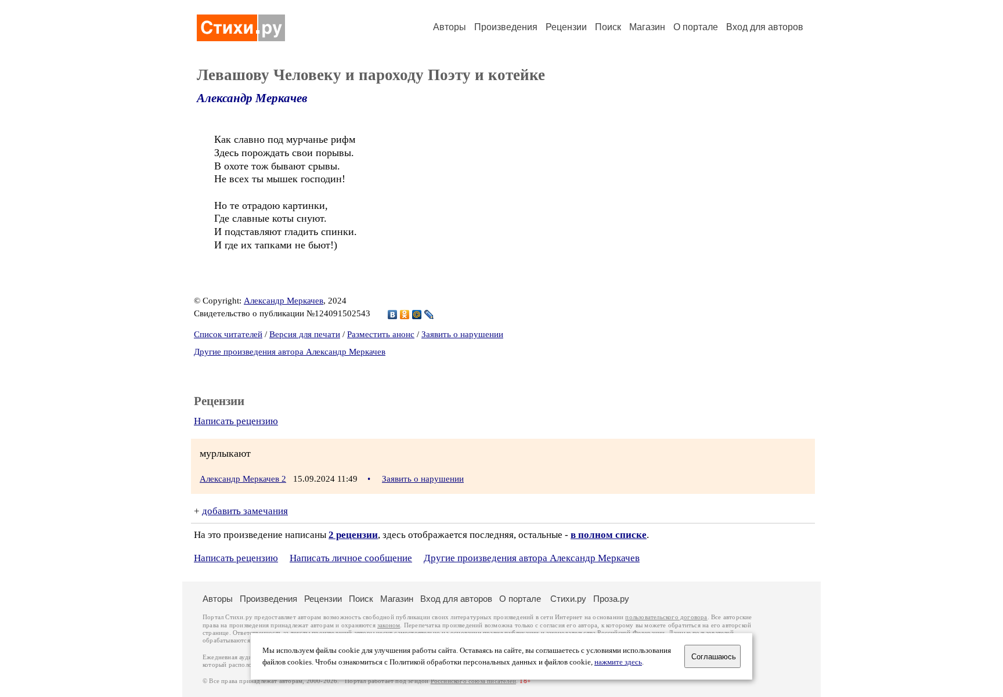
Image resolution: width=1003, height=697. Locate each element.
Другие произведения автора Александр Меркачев (289, 351)
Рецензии (566, 27)
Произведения (505, 27)
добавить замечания (245, 511)
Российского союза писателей (473, 681)
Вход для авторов (764, 27)
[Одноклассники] (405, 314)
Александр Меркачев (252, 98)
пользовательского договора (666, 617)
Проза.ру (611, 599)
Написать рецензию (236, 421)
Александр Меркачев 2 (243, 478)
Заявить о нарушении (462, 334)
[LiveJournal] (429, 314)
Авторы (449, 27)
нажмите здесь (618, 662)
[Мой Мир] (417, 314)
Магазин (647, 27)
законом (388, 625)
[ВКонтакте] (393, 314)
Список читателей (228, 334)
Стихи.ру (568, 599)
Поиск (608, 27)
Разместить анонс (380, 334)
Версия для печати (304, 334)
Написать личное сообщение (351, 558)
